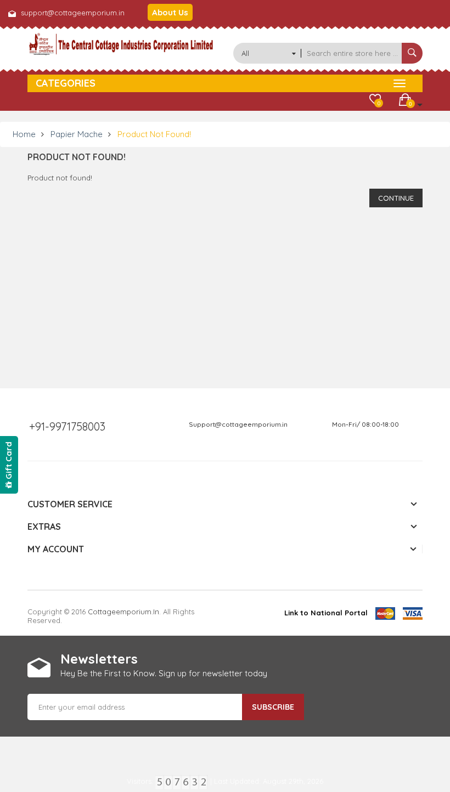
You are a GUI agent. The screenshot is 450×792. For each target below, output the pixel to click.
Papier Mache (76, 134)
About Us (170, 12)
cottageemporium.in (123, 611)
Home (24, 134)
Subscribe (273, 707)
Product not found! (154, 134)
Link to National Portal (326, 612)
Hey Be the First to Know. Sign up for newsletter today (163, 673)
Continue (396, 198)
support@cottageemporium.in (73, 12)
